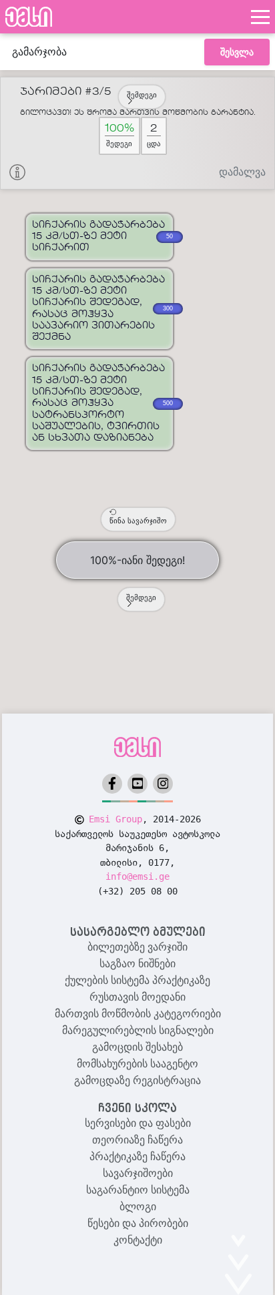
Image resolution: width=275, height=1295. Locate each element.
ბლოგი (137, 1206)
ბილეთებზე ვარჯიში (137, 947)
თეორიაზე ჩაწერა (137, 1139)
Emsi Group (115, 819)
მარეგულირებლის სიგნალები (138, 1030)
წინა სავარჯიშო (138, 521)
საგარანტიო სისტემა (138, 1190)
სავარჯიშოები (138, 1173)
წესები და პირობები (137, 1223)
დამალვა (242, 172)
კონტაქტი (137, 1240)
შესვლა (237, 52)
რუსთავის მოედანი (137, 997)
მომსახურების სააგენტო (137, 1063)
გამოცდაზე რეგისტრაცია (137, 1080)
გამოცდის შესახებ (137, 1047)
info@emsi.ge (137, 876)
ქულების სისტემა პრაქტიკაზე (137, 980)
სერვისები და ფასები (138, 1123)
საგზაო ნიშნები (137, 963)
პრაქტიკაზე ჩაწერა (137, 1156)
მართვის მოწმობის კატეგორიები (138, 1013)
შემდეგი (142, 95)
